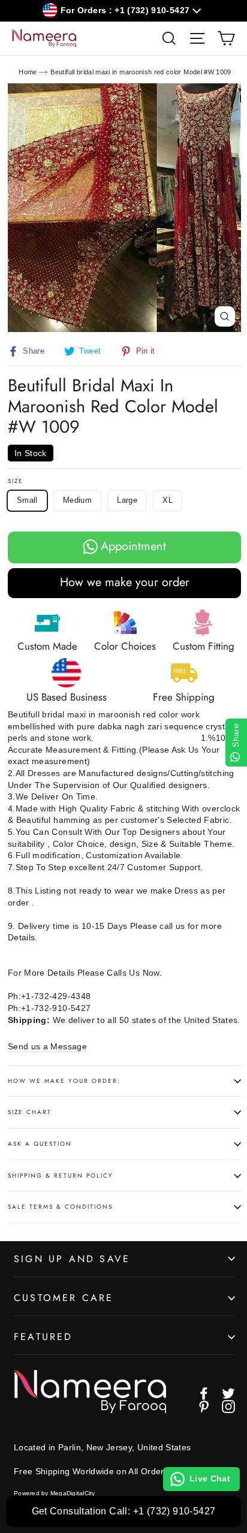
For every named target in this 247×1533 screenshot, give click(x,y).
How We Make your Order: (64, 1080)
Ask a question (40, 1143)
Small (27, 500)
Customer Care (64, 1298)
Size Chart (30, 1111)
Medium (77, 500)
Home (28, 72)
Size (15, 481)
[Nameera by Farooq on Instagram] (228, 1406)
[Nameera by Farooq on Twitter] (228, 1393)
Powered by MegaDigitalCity (54, 1493)
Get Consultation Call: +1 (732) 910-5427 (124, 1511)
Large (127, 500)
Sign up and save (72, 1259)
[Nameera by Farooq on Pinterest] (203, 1406)
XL (167, 500)
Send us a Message (47, 1046)
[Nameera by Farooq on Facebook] (203, 1393)
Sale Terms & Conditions (60, 1206)
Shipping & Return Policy (60, 1175)
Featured (43, 1337)
